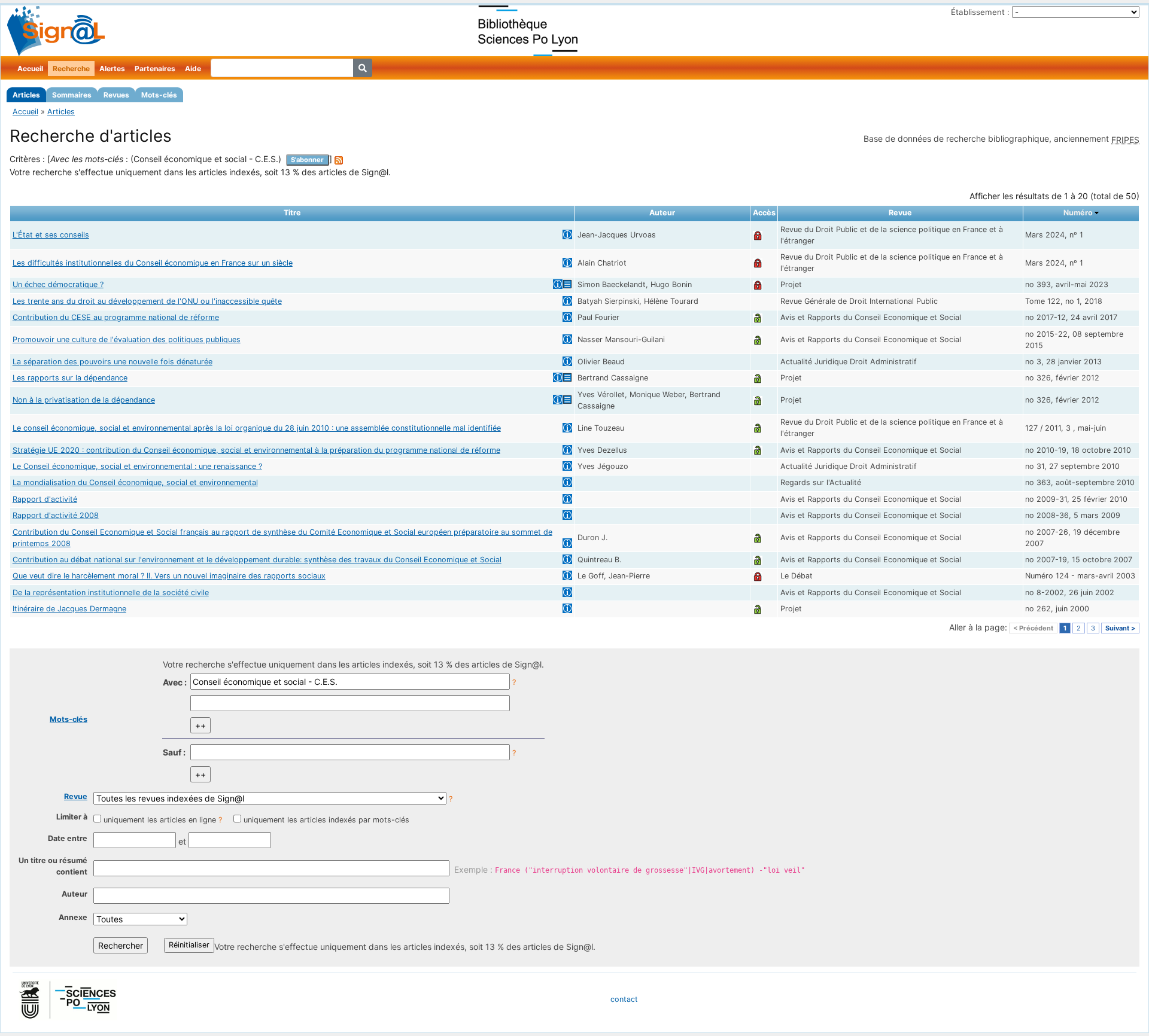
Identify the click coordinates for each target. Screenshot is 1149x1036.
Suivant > (1120, 628)
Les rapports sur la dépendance (70, 377)
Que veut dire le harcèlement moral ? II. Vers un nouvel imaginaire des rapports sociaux (169, 575)
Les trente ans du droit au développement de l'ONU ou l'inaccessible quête (147, 301)
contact (624, 999)
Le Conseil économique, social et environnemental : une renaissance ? (137, 466)
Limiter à (71, 816)
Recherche (71, 68)
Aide (193, 68)
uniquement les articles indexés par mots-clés (326, 819)
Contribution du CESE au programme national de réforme (116, 317)
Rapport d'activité (45, 499)
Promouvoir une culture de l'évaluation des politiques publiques (127, 339)
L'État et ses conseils (51, 234)
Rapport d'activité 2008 (56, 515)
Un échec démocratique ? (58, 284)
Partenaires (155, 68)
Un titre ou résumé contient (53, 866)
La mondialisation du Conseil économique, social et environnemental (135, 482)
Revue (75, 796)
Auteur (74, 893)
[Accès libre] (757, 317)
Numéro (1078, 212)
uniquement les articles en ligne (160, 819)
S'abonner (307, 160)
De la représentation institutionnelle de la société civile (111, 592)
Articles (26, 94)
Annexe (73, 917)
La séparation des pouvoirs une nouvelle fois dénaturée (112, 361)
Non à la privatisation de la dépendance (84, 399)
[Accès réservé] (757, 234)
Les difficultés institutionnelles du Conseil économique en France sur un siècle (153, 262)
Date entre (67, 838)
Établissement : (980, 12)
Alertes (112, 68)
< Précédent (1033, 628)
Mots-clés (159, 94)
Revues (116, 94)
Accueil (30, 68)
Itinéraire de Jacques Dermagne (69, 608)
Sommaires (72, 94)
